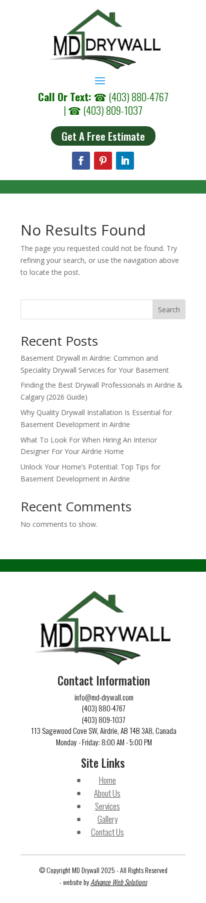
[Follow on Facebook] (81, 161)
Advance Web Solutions (118, 882)
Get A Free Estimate (103, 136)
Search (169, 309)
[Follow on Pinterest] (103, 161)
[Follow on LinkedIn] (125, 161)
